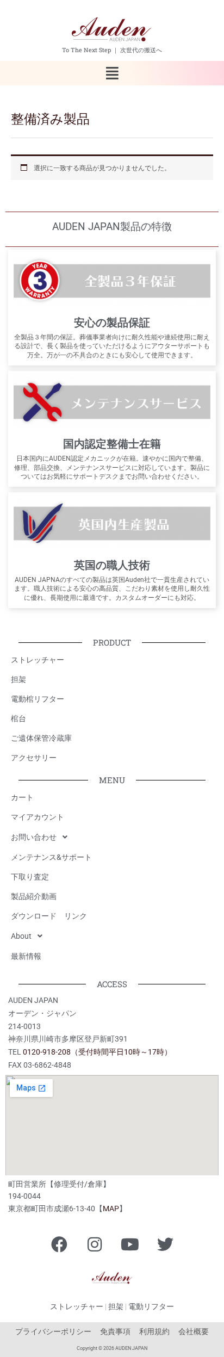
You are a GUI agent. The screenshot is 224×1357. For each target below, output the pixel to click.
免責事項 (115, 1331)
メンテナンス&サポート (51, 857)
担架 (18, 679)
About (21, 936)
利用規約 (154, 1331)
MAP (111, 1208)
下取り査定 (30, 876)
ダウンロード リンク (49, 916)
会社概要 (193, 1331)
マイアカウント (37, 817)
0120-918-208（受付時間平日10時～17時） (97, 1052)
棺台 (18, 718)
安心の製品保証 (112, 322)
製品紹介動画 (34, 896)
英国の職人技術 (112, 565)
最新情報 (26, 956)
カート (22, 797)
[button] (112, 73)
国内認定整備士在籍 (112, 443)
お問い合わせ (34, 837)
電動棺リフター (37, 699)
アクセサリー (34, 757)
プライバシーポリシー (53, 1331)
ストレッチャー (37, 659)
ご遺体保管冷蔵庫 (41, 738)
